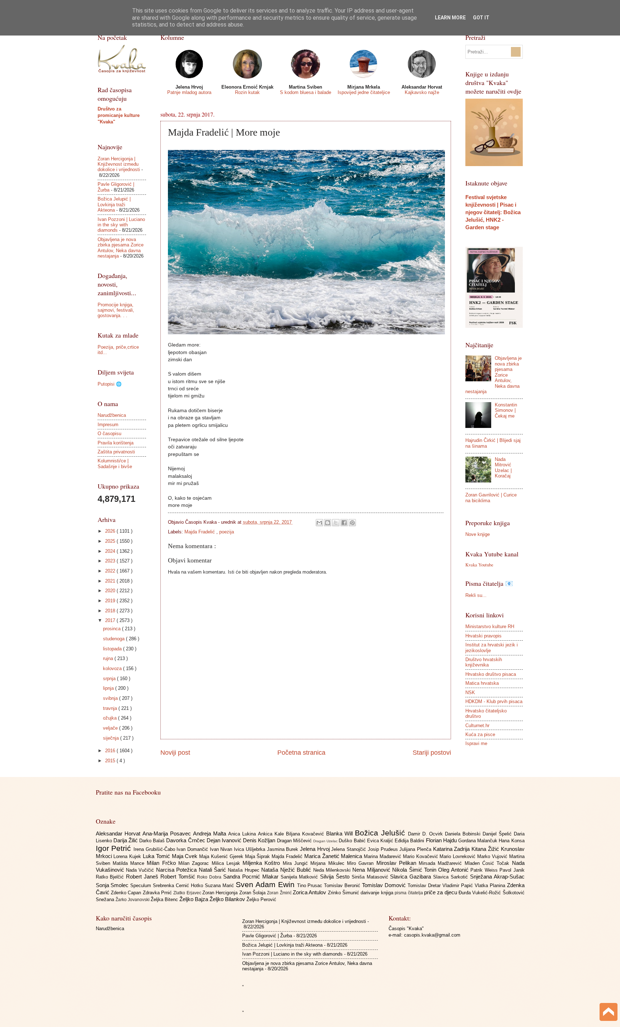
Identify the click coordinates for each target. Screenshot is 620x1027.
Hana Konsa (511, 840)
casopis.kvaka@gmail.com (432, 935)
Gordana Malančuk (478, 840)
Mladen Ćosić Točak (488, 863)
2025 (111, 541)
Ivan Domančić (193, 849)
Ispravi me (476, 743)
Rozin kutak (247, 92)
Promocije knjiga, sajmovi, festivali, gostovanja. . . (116, 310)
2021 (111, 581)
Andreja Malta (210, 833)
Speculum (141, 885)
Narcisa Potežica (177, 870)
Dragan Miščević (295, 840)
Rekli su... (476, 595)
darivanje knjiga (378, 892)
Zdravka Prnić (158, 892)
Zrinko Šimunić (344, 892)
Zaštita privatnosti (116, 451)
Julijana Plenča (416, 849)
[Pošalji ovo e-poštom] (319, 522)
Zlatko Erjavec (187, 893)
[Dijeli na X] (335, 522)
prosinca (112, 628)
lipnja (109, 688)
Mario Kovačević (421, 856)
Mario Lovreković (458, 856)
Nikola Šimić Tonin (415, 870)
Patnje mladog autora (189, 92)
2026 (111, 531)
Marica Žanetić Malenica (334, 856)
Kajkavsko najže (422, 92)
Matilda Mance (130, 863)
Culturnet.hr (477, 725)
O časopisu (109, 433)
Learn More (450, 17)
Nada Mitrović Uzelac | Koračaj (503, 468)
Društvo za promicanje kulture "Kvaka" (119, 115)
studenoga (114, 638)
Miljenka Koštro (263, 863)
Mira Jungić (297, 863)
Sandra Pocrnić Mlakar (251, 876)
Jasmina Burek (283, 849)
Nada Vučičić (141, 870)
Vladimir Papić (458, 885)
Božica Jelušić (381, 833)
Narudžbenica (112, 415)
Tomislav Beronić (343, 885)
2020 (111, 590)
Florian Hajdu (442, 840)
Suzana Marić (220, 885)
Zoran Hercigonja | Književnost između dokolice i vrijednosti (119, 164)
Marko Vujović (493, 856)
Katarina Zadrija (452, 849)
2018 (111, 610)
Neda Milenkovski (333, 870)
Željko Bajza (194, 899)
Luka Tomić (157, 856)
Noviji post (175, 752)
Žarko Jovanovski (133, 900)
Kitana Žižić (486, 849)
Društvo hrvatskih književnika (483, 662)
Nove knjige (477, 534)
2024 (111, 551)
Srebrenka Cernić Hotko (179, 885)
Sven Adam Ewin (266, 884)
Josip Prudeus (383, 849)
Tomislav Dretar (425, 885)
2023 (111, 561)
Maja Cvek (185, 856)
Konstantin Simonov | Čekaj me (506, 410)
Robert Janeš (143, 876)
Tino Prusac (310, 885)
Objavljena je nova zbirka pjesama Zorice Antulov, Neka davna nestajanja (121, 248)
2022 (111, 571)
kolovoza (113, 668)
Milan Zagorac (195, 863)
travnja (110, 708)
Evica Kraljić (381, 840)
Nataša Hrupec (244, 870)
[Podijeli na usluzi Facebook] (344, 522)
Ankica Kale (272, 834)
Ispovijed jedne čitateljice (364, 92)
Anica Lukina (243, 834)
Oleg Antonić (454, 870)
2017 (111, 620)
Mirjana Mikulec (328, 863)
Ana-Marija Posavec (167, 833)
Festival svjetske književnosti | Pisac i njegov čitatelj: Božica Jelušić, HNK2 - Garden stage (493, 212)
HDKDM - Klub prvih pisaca (493, 701)
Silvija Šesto (336, 876)
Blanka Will (340, 833)
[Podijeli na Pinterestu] (352, 522)
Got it (481, 17)
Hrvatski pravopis (483, 636)
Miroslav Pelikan (397, 863)
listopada (113, 648)
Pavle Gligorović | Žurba (267, 935)
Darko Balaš (152, 840)
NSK (470, 692)
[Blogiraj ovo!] (327, 522)
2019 (111, 600)
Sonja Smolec (113, 885)
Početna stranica (301, 752)
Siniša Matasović (371, 877)
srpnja (110, 678)
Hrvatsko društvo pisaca (490, 674)
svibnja (111, 698)
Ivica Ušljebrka (250, 849)
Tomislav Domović (385, 885)
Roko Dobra (210, 877)
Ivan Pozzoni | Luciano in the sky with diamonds (121, 225)
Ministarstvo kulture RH (489, 626)
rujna (108, 658)
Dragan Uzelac (326, 841)
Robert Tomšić (178, 876)
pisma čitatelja (409, 893)
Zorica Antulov (310, 892)
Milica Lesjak (227, 863)
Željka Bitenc (165, 899)
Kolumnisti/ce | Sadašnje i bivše (115, 463)
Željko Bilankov (228, 899)
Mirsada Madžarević (442, 863)
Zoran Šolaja (253, 892)
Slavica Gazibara (411, 876)
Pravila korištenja (115, 443)
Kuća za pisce (480, 734)
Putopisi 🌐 (110, 384)
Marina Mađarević (383, 856)
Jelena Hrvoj (315, 849)
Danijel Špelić (498, 834)
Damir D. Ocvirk (426, 834)
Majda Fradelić (200, 531)
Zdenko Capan (127, 892)
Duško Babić (353, 840)
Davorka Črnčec (186, 840)
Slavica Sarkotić (451, 877)
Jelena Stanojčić (349, 849)
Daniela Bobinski (464, 834)
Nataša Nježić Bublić (287, 870)
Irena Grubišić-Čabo (155, 849)
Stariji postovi (432, 752)
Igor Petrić (114, 848)
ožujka (110, 718)
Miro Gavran (361, 863)
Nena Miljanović (372, 870)
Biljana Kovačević (306, 834)
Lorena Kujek (128, 856)
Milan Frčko (162, 863)
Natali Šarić (213, 870)
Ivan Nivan (222, 849)
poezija (226, 531)
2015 (111, 760)
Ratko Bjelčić (111, 877)
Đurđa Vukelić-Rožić (481, 892)
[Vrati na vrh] (608, 1013)
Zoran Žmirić (280, 893)
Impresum (108, 424)
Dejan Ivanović (225, 840)
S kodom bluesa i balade (305, 92)
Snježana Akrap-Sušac (497, 876)
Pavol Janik (511, 870)
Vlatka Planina (491, 885)
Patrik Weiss (484, 870)
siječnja (111, 738)
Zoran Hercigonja (220, 892)
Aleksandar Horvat (119, 833)
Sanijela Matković (300, 877)
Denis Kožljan (260, 840)
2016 (111, 750)
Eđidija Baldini (410, 840)
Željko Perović (261, 899)
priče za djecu (441, 892)
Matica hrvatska (482, 683)
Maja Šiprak (258, 856)
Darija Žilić (126, 840)
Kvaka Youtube (479, 564)
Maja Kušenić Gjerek (222, 856)
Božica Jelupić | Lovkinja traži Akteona (114, 204)
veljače (111, 728)
